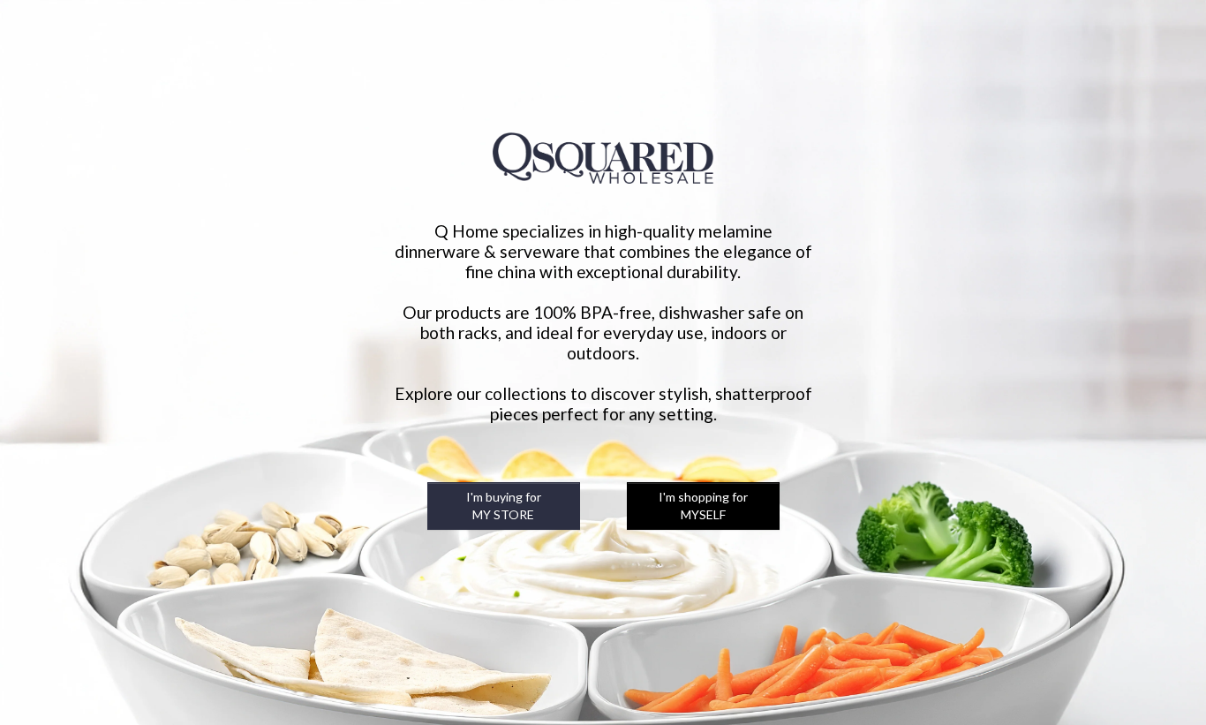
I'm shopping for (703, 505)
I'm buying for (503, 505)
